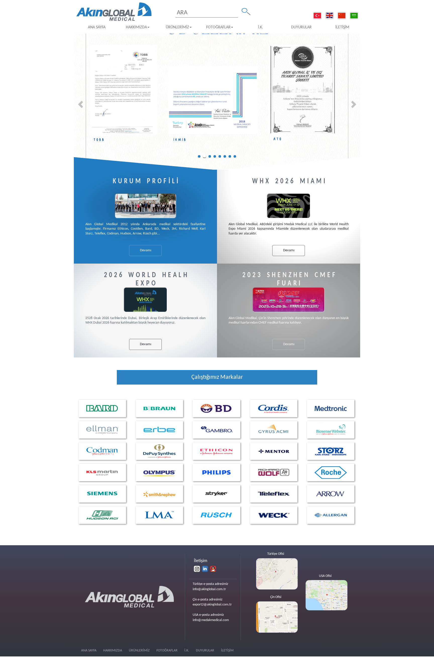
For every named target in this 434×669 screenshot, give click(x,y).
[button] (81, 104)
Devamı (145, 250)
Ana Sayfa (96, 27)
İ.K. (260, 27)
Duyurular (301, 27)
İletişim (342, 27)
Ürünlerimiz (177, 27)
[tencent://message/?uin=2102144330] (213, 569)
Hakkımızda (136, 27)
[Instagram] (197, 569)
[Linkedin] (205, 569)
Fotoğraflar (218, 27)
